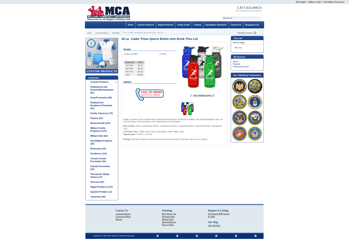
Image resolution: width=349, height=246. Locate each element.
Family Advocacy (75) (101, 113)
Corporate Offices (123, 216)
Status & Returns (169, 222)
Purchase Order (168, 216)
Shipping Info (168, 219)
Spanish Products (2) (101, 192)
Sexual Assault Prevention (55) (98, 160)
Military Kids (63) (99, 136)
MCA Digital (301, 2)
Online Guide (183, 25)
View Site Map (214, 225)
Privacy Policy (168, 225)
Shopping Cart (252, 25)
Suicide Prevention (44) (100, 168)
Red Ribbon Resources (334, 2)
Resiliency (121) (98, 153)
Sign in (236, 61)
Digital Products (165, 25)
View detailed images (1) (203, 95)
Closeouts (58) (97, 197)
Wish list (238, 48)
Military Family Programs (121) (98, 129)
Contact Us (235, 25)
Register (236, 64)
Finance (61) (96, 118)
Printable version (245, 33)
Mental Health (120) (100, 123)
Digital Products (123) (101, 187)
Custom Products (99, 82)
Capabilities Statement (216, 25)
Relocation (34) (98, 148)
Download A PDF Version (219, 214)
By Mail (211, 216)
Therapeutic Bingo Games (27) (99, 175)
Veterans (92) (97, 182)
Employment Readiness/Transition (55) (101, 105)
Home (130, 25)
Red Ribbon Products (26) (101, 142)
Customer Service (123, 214)
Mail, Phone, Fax (169, 214)
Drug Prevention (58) (101, 97)
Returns (119, 219)
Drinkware (116, 33)
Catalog (197, 25)
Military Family (314, 2)
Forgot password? (241, 66)
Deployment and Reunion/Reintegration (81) (101, 90)
